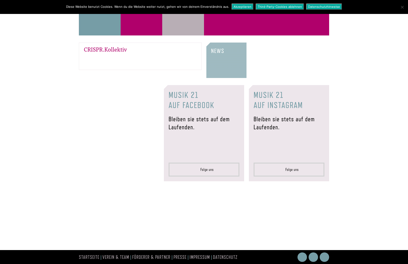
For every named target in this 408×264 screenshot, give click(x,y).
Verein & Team (115, 257)
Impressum (200, 257)
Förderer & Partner (151, 257)
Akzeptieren (242, 7)
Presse (180, 257)
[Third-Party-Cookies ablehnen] (402, 7)
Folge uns (206, 169)
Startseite (89, 257)
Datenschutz (225, 257)
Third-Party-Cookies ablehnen (280, 7)
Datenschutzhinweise (324, 7)
